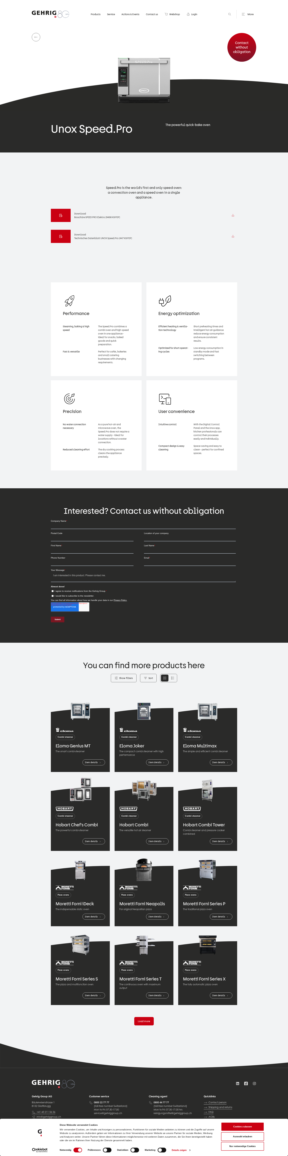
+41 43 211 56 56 (46, 1112)
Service (111, 14)
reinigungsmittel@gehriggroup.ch (173, 1113)
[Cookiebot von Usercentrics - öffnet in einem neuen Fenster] (40, 1150)
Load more (144, 1021)
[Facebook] (246, 1083)
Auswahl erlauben (242, 1136)
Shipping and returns (220, 1107)
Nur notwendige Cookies (242, 1146)
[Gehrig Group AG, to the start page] (50, 14)
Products (95, 14)
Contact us (152, 14)
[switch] (107, 1150)
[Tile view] (164, 678)
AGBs (211, 1117)
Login (194, 14)
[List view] (172, 678)
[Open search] (229, 14)
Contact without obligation (241, 47)
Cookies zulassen (242, 1126)
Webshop (174, 14)
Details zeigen (179, 1150)
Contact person (217, 1102)
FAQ (210, 1112)
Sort (150, 678)
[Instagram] (254, 1083)
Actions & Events (130, 14)
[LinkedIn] (237, 1083)
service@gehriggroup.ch (108, 1113)
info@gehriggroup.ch (49, 1117)
